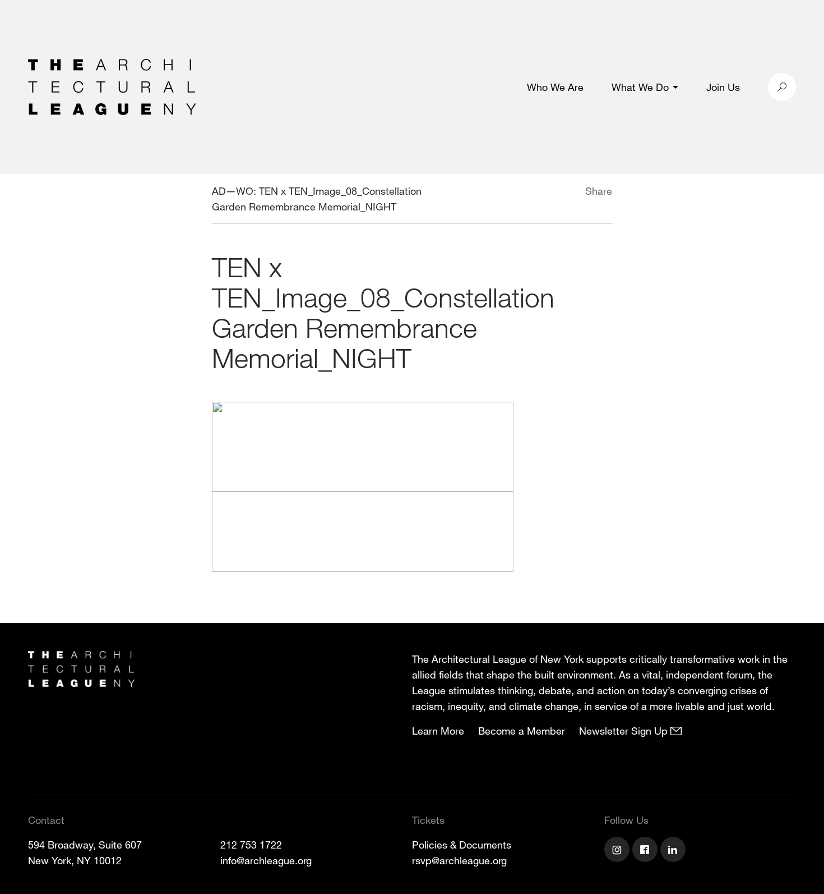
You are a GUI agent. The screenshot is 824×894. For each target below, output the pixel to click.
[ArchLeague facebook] (646, 851)
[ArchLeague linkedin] (674, 851)
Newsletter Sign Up (624, 731)
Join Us (723, 87)
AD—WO (232, 191)
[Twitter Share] (552, 192)
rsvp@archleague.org (459, 860)
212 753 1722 (251, 844)
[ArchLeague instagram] (618, 851)
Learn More (438, 731)
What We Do (640, 87)
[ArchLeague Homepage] (112, 86)
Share (598, 191)
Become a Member (521, 731)
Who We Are (555, 87)
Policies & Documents (461, 844)
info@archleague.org (266, 860)
